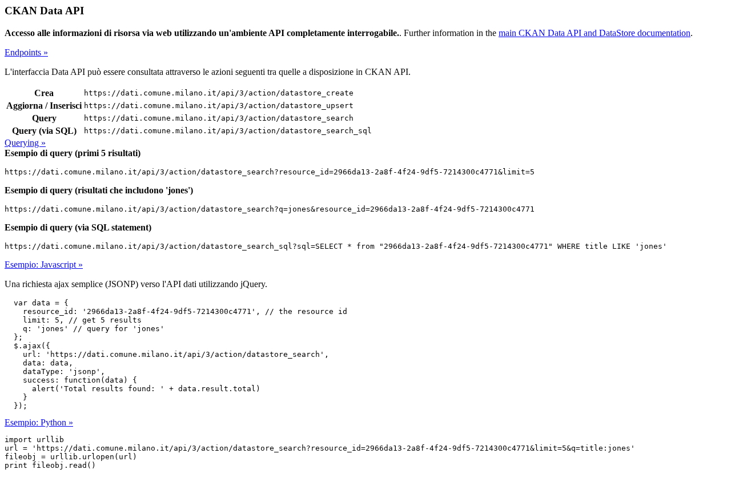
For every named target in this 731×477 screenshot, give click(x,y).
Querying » (25, 143)
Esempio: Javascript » (44, 264)
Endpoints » (26, 52)
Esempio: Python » (39, 422)
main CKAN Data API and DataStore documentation (594, 33)
